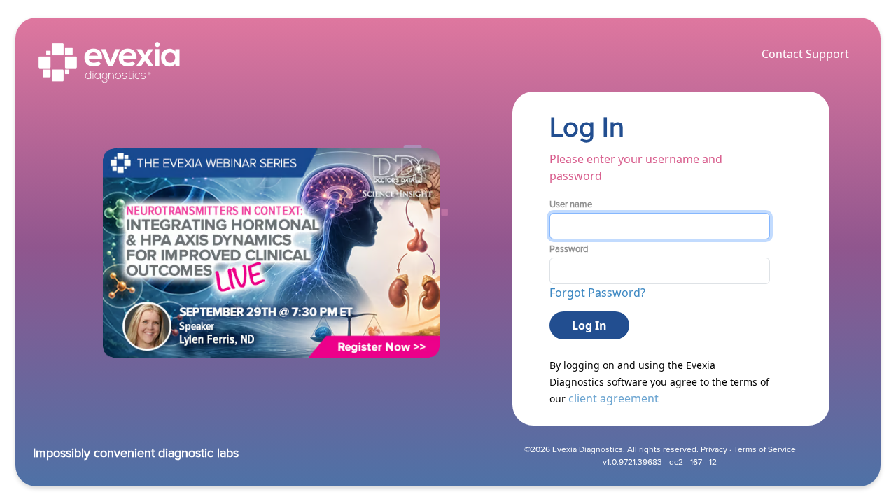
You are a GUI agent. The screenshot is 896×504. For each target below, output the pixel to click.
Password (569, 249)
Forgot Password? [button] (597, 292)
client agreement (613, 398)
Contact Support (805, 54)
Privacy (714, 449)
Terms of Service (765, 449)
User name (571, 204)
